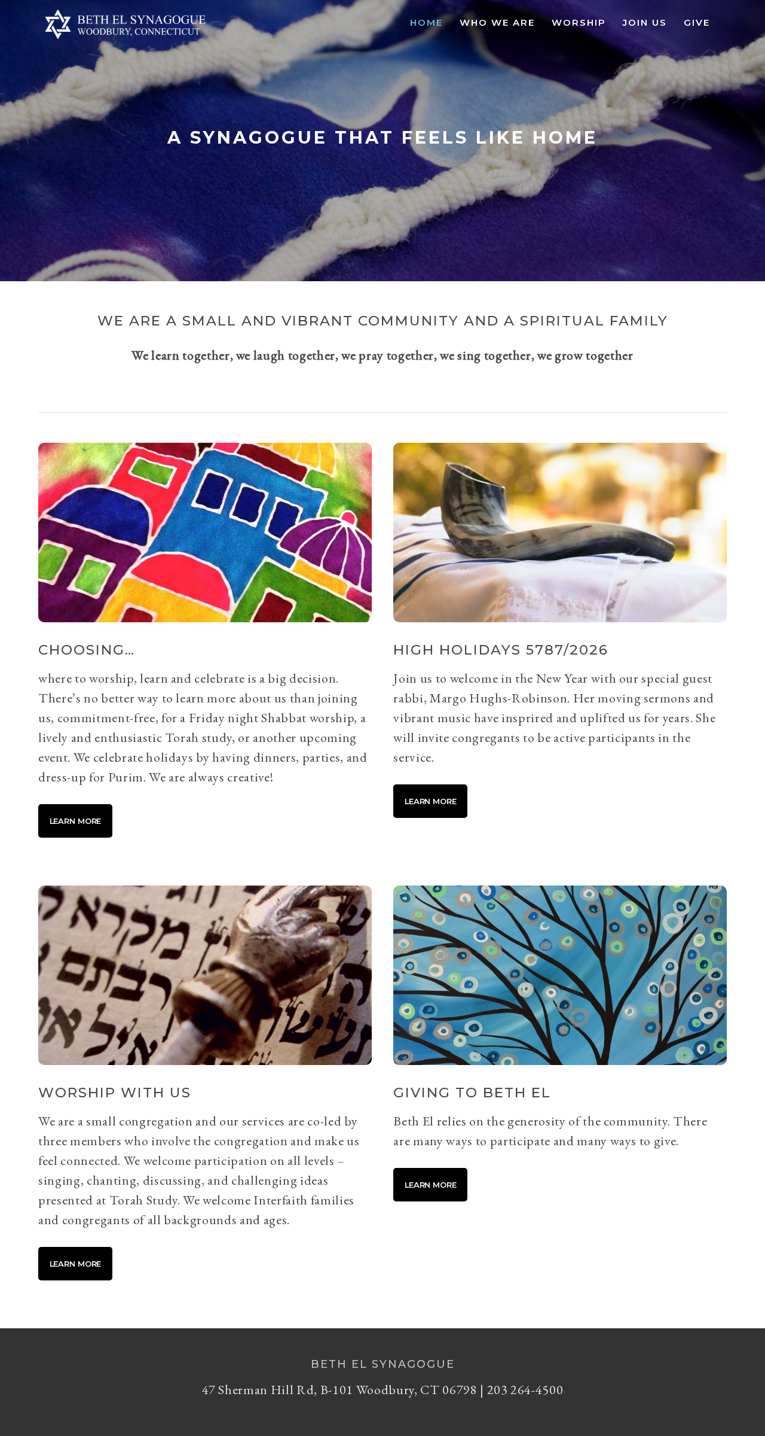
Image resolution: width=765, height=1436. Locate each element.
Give (697, 22)
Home (426, 22)
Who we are (497, 22)
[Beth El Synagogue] (125, 39)
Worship (579, 22)
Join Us (645, 22)
